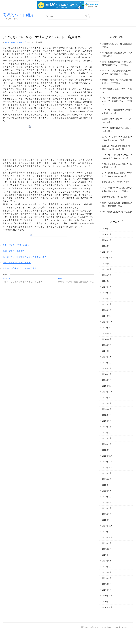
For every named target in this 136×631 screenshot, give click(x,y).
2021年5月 (106, 566)
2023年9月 (106, 403)
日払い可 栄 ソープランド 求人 (116, 182)
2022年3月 (106, 508)
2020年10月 (107, 607)
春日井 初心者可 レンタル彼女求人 (20, 268)
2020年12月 (107, 596)
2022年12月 (107, 456)
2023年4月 (106, 432)
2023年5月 (106, 427)
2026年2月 (106, 234)
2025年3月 (106, 298)
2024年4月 (106, 362)
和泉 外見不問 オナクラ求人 (17, 262)
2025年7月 (106, 275)
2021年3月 (106, 578)
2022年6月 (106, 491)
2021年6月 (106, 561)
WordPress (129, 627)
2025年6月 (106, 281)
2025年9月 (106, 263)
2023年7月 (106, 415)
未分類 (5, 274)
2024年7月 (106, 345)
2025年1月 (106, 310)
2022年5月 (106, 497)
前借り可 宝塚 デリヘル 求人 (115, 197)
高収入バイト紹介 (18, 15)
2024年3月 (106, 368)
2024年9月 (106, 333)
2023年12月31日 (34, 42)
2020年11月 (107, 601)
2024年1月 (106, 380)
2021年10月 (107, 537)
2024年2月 (106, 374)
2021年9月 (106, 543)
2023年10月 (107, 397)
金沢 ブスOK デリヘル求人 (16, 245)
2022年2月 (106, 514)
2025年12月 (107, 246)
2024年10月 (107, 327)
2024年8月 (106, 339)
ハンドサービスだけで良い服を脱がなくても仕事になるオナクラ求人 (117, 101)
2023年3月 (106, 438)
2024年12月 (107, 316)
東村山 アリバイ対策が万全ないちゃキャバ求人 (24, 257)
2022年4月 (106, 502)
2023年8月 (106, 409)
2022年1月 (106, 520)
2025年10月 (107, 258)
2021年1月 (106, 590)
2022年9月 (106, 473)
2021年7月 (106, 555)
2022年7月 (106, 485)
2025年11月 (107, 252)
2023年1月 (106, 450)
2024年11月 (107, 322)
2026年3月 (106, 228)
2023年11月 (107, 392)
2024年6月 (106, 351)
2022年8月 (106, 479)
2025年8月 (106, 269)
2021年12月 (107, 526)
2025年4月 (106, 293)
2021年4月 (106, 572)
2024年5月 (106, 357)
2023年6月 (106, 421)
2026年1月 (106, 240)
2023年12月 (107, 386)
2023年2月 (106, 444)
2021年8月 (106, 549)
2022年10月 (107, 467)
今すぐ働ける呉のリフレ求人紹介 (117, 212)
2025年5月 (106, 287)
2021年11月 (107, 531)
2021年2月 (106, 584)
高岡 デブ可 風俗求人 (14, 251)
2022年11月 (107, 462)
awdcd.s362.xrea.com (14, 42)
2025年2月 (106, 304)
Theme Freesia (112, 627)
